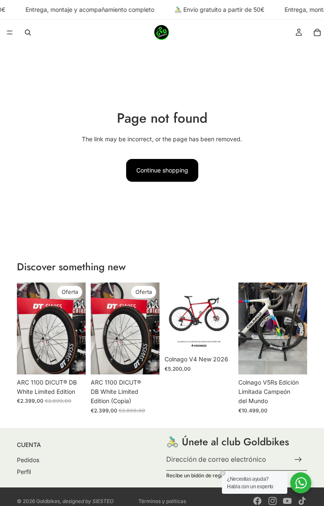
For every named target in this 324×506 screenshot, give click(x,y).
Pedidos (28, 459)
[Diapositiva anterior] (26, 328)
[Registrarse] (298, 459)
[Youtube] (287, 501)
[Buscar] (28, 32)
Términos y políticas (162, 501)
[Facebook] (257, 501)
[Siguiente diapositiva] (76, 328)
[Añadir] (72, 361)
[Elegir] (220, 338)
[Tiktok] (302, 501)
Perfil (24, 471)
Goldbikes (48, 501)
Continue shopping (162, 170)
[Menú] (9, 33)
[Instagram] (272, 501)
